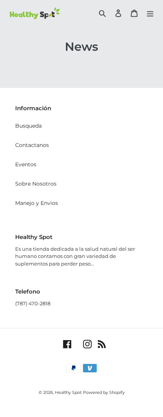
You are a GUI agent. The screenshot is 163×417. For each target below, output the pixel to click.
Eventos (25, 164)
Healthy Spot (68, 392)
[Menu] (150, 13)
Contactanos (32, 145)
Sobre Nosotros (35, 183)
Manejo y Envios (36, 203)
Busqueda (28, 125)
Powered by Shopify (104, 392)
